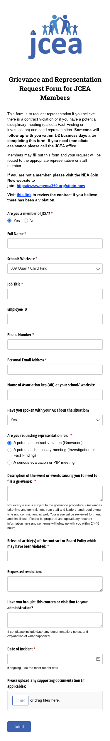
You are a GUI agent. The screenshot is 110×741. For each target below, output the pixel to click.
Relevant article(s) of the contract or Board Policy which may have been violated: (51, 543)
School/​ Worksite (29, 258)
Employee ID (17, 309)
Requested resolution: (24, 571)
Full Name (23, 233)
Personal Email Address (33, 360)
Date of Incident (28, 649)
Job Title (22, 284)
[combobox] (55, 268)
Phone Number (27, 334)
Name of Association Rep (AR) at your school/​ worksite (51, 385)
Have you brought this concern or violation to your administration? (47, 604)
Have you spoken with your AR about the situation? (48, 410)
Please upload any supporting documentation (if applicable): (45, 683)
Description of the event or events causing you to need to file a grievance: (52, 478)
